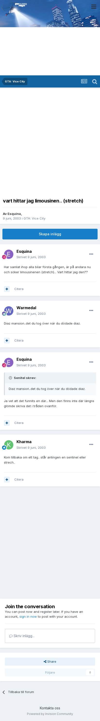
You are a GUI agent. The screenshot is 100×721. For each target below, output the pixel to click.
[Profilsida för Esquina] (9, 254)
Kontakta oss (50, 708)
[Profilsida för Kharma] (9, 445)
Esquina (14, 214)
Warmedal (26, 307)
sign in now (28, 616)
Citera (19, 289)
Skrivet (31, 257)
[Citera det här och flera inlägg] (7, 289)
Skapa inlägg (50, 234)
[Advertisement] (50, 142)
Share (51, 661)
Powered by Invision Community (50, 714)
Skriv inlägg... (23, 636)
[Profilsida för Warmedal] (9, 311)
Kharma (24, 441)
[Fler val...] (91, 254)
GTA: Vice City (34, 218)
